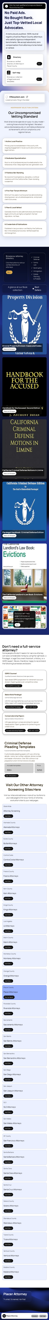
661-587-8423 (31, 707)
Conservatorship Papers (15, 730)
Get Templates (11, 776)
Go (39, 64)
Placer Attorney (15, 1294)
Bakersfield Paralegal (14, 707)
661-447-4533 (34, 730)
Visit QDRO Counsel (13, 686)
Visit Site (8, 816)
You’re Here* (9, 997)
